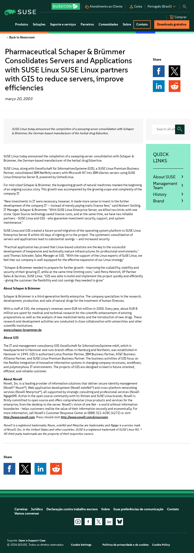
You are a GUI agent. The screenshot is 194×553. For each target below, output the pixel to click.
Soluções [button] (39, 24)
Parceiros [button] (87, 24)
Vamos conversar (26, 513)
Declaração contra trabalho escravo (72, 509)
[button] (66, 5)
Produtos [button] (21, 24)
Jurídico (37, 509)
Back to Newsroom (22, 37)
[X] (98, 521)
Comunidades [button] (108, 24)
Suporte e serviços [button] (63, 24)
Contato (173, 509)
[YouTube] (77, 521)
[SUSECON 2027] (66, 6)
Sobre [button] (127, 24)
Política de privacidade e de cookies (125, 544)
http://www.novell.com (19, 417)
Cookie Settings (81, 544)
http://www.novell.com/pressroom (84, 417)
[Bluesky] (119, 521)
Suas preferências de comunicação (138, 509)
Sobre (105, 509)
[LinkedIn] (109, 521)
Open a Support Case (31, 540)
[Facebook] (88, 521)
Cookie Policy (161, 544)
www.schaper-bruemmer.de (23, 330)
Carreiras (20, 509)
